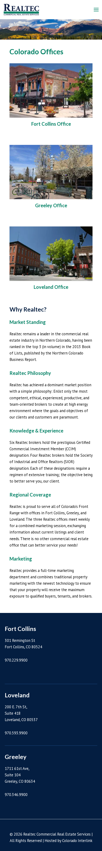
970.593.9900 (16, 733)
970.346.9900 (16, 794)
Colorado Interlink (77, 840)
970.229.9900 (16, 660)
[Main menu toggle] (96, 10)
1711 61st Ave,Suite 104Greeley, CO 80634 (20, 775)
